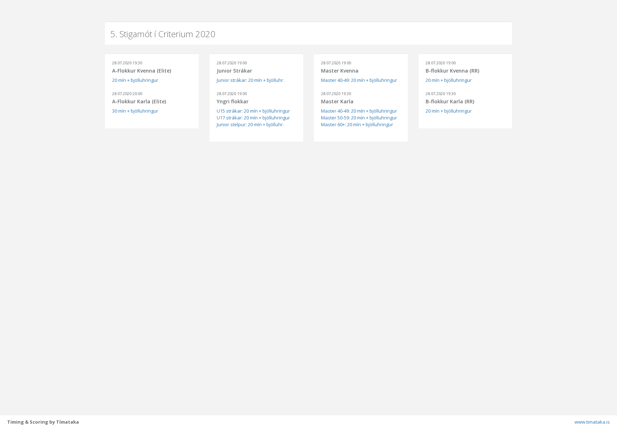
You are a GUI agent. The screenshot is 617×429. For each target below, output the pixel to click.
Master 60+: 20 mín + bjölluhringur (357, 124)
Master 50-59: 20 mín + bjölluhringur (359, 117)
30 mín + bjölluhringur (135, 111)
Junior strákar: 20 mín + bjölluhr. (250, 80)
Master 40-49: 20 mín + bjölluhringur (359, 80)
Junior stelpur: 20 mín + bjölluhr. (250, 124)
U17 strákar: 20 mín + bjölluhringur (253, 117)
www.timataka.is (592, 422)
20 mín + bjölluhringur (135, 80)
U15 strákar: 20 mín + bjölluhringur (253, 111)
